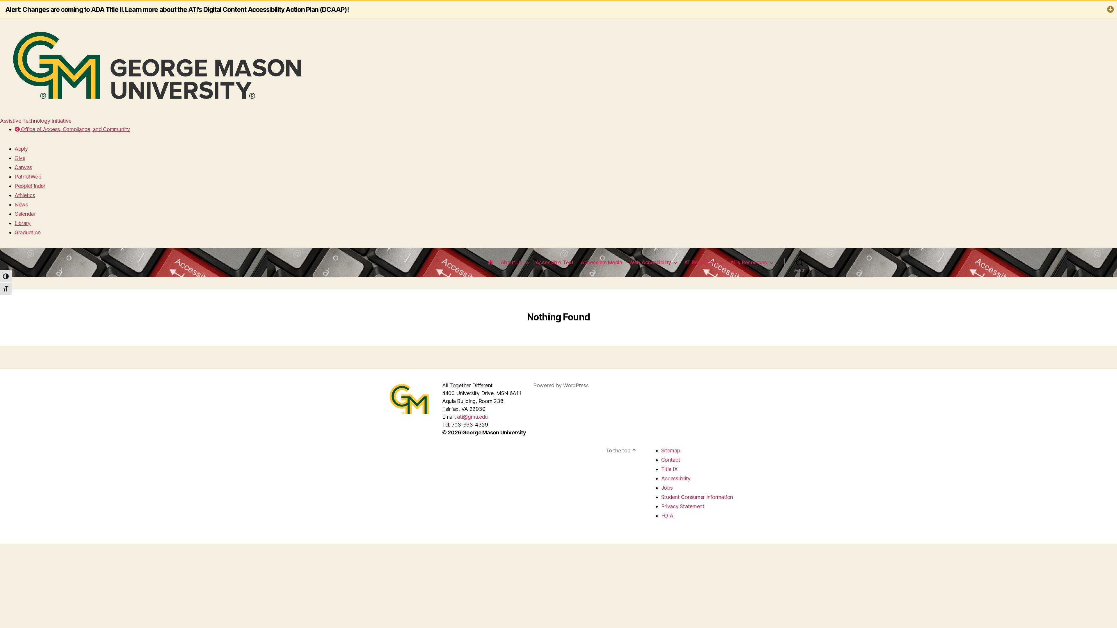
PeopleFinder (30, 186)
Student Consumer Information (697, 497)
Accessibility (676, 478)
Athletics (25, 195)
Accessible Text (555, 262)
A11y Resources (748, 262)
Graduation (27, 232)
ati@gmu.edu (472, 417)
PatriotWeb (28, 177)
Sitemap (670, 450)
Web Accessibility (650, 262)
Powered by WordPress (561, 385)
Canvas (23, 167)
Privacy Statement (683, 506)
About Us (511, 262)
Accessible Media (601, 262)
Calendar (25, 214)
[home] (490, 262)
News (21, 204)
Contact (670, 460)
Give (20, 158)
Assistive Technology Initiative (36, 121)
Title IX (669, 469)
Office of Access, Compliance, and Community (75, 129)
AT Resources (700, 262)
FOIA (667, 516)
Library (23, 223)
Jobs (667, 488)
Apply (21, 149)
